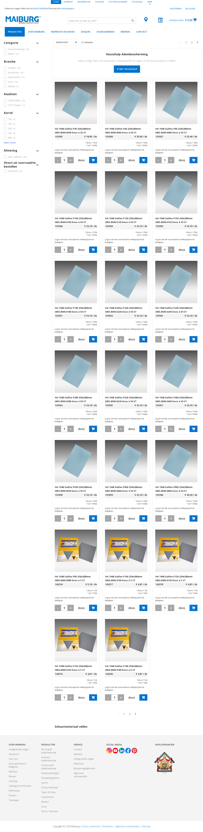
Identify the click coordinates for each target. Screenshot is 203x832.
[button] (21, 43)
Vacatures (14, 754)
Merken (125, 31)
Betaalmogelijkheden (84, 768)
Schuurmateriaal (49, 787)
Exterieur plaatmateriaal (48, 759)
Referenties (14, 790)
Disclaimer (107, 826)
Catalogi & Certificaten (20, 785)
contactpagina (67, 8)
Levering (13, 781)
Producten (15, 31)
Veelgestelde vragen (19, 749)
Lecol (44, 806)
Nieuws (12, 776)
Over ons (13, 758)
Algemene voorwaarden (80, 775)
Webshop (79, 763)
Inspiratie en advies (63, 31)
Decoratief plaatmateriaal (48, 751)
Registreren (176, 8)
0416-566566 (40, 8)
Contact (141, 31)
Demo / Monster (49, 811)
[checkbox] (21, 49)
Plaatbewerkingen (50, 773)
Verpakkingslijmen (50, 777)
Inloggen (190, 8)
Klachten (13, 771)
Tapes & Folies (48, 792)
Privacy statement (91, 826)
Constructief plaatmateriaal (48, 767)
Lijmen (44, 782)
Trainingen (14, 800)
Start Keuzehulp (127, 69)
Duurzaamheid (105, 31)
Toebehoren (47, 796)
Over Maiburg (36, 31)
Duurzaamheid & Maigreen (17, 765)
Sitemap (146, 826)
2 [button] (192, 42)
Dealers (85, 31)
